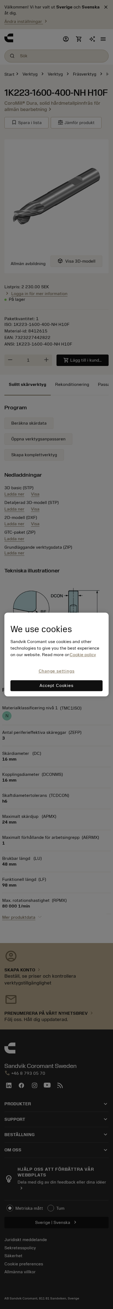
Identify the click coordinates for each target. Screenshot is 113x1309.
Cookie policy (83, 654)
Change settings (57, 671)
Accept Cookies (56, 686)
